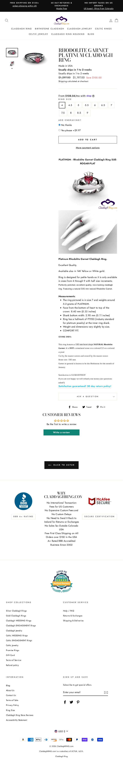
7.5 (62, 112)
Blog (91, 34)
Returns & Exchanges (72, 615)
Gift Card (10, 655)
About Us (10, 690)
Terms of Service (13, 660)
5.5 (86, 105)
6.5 (103, 105)
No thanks (66, 125)
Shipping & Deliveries (73, 620)
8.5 (79, 112)
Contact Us (11, 695)
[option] (24, 4)
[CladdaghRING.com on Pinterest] (78, 702)
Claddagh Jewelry (79, 28)
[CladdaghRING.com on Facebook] (65, 702)
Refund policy (12, 665)
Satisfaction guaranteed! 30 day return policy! (84, 386)
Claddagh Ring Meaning (68, 34)
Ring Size (65, 99)
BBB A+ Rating (23, 516)
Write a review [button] (61, 432)
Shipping (62, 81)
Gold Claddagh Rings (16, 615)
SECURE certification (99, 516)
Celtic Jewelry (38, 34)
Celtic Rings (103, 28)
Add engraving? (69, 120)
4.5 (70, 105)
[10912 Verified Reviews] (61, 593)
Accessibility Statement (16, 720)
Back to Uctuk (63, 465)
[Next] (12, 67)
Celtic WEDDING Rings (17, 635)
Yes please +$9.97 (71, 130)
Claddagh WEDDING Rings (18, 620)
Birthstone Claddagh (49, 28)
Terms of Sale (12, 700)
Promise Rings (12, 650)
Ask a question (88, 396)
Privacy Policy (12, 705)
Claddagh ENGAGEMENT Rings (21, 625)
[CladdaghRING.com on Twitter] (71, 702)
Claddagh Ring (21, 28)
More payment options (88, 147)
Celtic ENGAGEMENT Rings (19, 640)
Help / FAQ (68, 610)
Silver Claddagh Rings (16, 610)
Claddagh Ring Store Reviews (19, 715)
